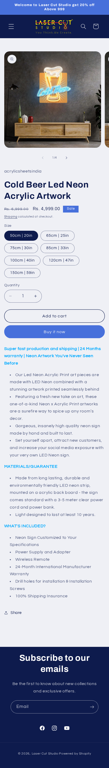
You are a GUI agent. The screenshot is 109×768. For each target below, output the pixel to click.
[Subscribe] (92, 706)
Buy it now (55, 332)
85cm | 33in (57, 248)
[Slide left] (42, 158)
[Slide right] (66, 158)
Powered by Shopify (75, 753)
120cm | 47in (61, 260)
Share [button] (16, 613)
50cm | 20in (21, 236)
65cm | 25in (57, 236)
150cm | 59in (22, 273)
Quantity (12, 285)
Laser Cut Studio (45, 753)
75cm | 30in (21, 248)
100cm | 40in (22, 260)
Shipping (10, 216)
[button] (11, 26)
